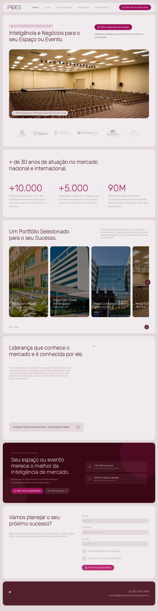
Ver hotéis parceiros (56, 491)
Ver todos (14, 327)
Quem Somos (101, 7)
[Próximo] (147, 282)
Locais (47, 7)
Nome (85, 515)
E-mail (85, 538)
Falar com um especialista (136, 7)
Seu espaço (83, 7)
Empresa (86, 527)
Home (35, 7)
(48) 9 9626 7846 (140, 591)
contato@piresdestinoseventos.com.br (129, 595)
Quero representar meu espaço (115, 27)
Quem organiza (64, 7)
